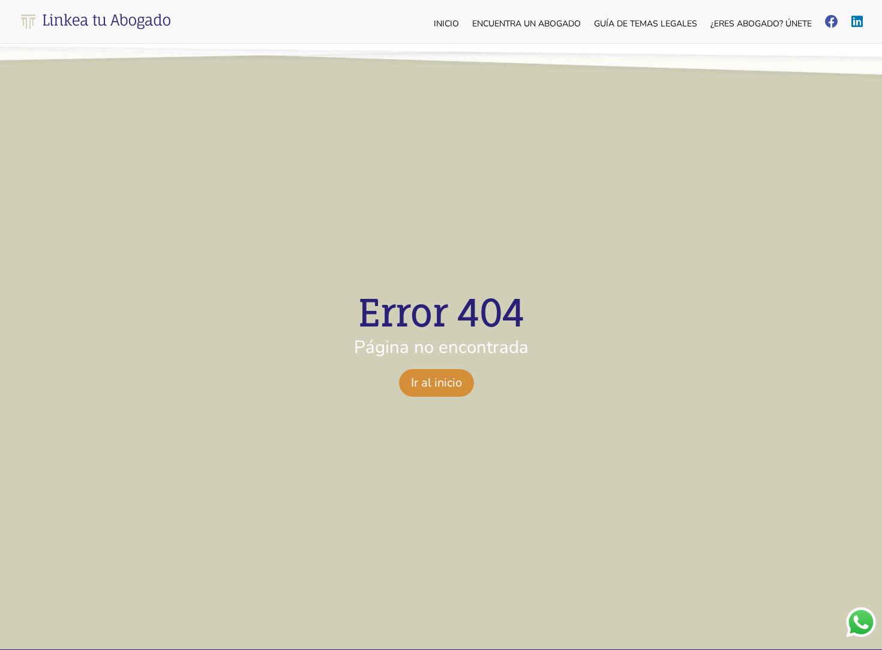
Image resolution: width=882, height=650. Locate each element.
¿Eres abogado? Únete (761, 24)
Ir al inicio (436, 383)
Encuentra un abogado (526, 24)
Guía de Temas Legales (645, 24)
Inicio (446, 24)
